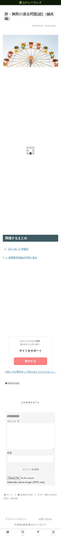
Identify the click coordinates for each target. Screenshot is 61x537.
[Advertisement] (30, 108)
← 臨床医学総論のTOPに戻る (21, 257)
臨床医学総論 (13, 383)
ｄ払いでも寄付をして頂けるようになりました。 (30, 371)
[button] (55, 408)
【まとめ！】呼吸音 (17, 249)
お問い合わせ (45, 519)
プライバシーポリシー (16, 519)
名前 (9, 452)
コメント (13, 421)
